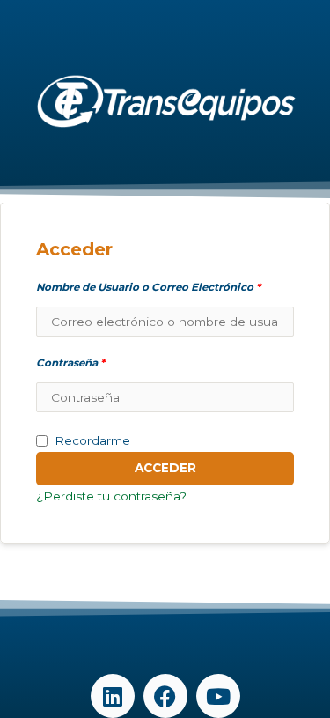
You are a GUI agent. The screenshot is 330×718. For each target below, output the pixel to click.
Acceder (165, 468)
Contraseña (70, 363)
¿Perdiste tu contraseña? (111, 496)
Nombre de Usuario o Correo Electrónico (148, 287)
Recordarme (92, 440)
